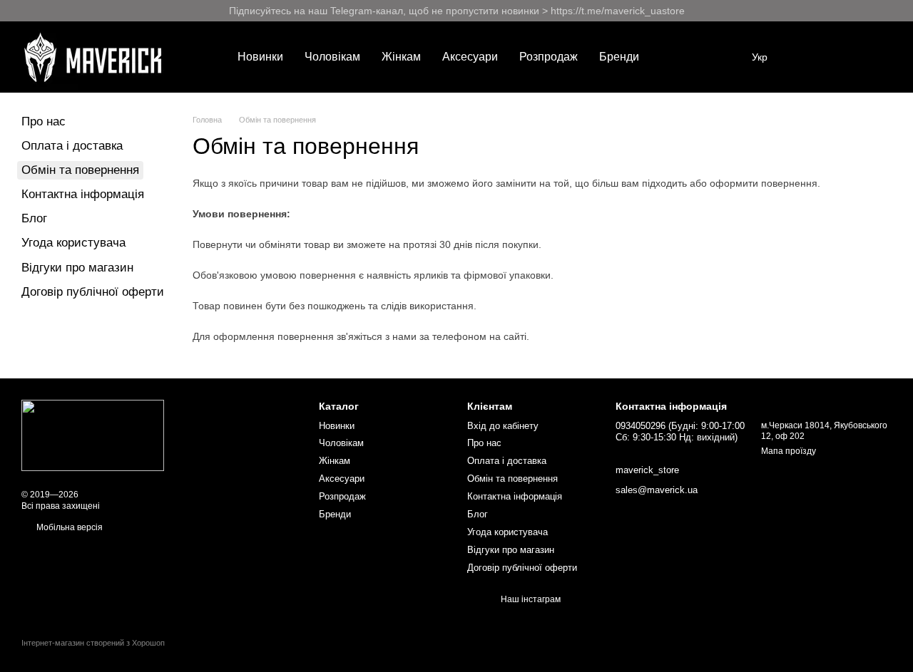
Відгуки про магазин (77, 267)
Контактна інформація (82, 194)
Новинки (260, 57)
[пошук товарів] (675, 57)
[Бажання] (806, 57)
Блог (34, 218)
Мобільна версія (68, 527)
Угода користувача (73, 242)
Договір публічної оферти (92, 292)
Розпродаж (548, 57)
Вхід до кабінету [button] (503, 425)
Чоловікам (332, 57)
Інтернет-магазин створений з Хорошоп (93, 643)
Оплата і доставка (72, 146)
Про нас (43, 121)
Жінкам (401, 57)
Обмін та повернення (512, 478)
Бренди (619, 57)
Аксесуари (470, 57)
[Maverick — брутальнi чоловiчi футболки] (92, 435)
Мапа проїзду (788, 451)
